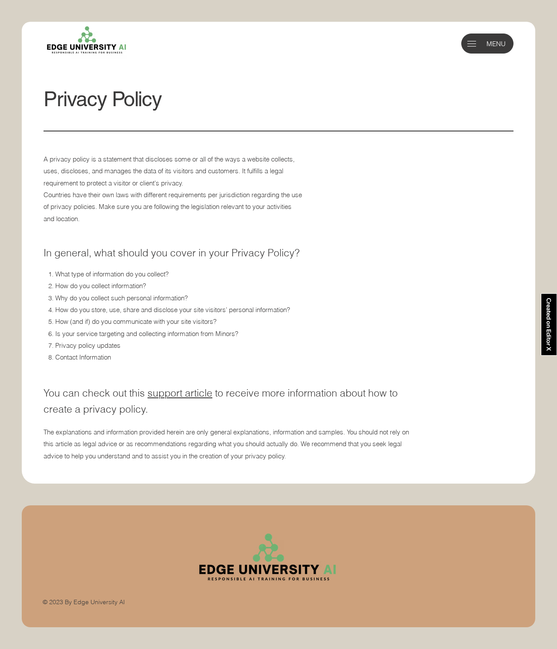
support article (180, 393)
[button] (471, 43)
